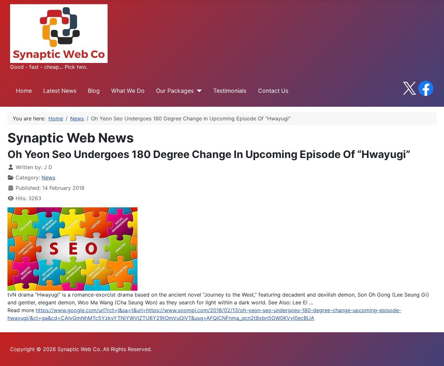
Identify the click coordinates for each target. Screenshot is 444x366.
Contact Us (273, 90)
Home (24, 90)
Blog (94, 90)
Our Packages (175, 90)
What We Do (128, 90)
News (48, 177)
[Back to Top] (432, 354)
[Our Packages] (198, 91)
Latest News (59, 90)
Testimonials (229, 90)
